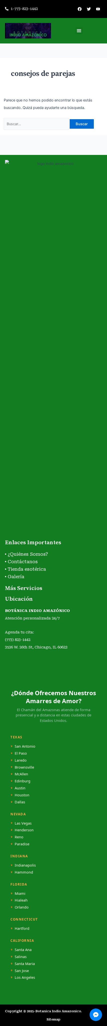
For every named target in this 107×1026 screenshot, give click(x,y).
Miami (20, 893)
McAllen (21, 774)
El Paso (21, 753)
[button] (79, 30)
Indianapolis (25, 865)
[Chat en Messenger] (96, 1015)
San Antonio (25, 746)
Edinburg (22, 781)
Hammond (24, 872)
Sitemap (53, 1019)
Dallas (20, 802)
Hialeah (21, 900)
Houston (22, 795)
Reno (19, 837)
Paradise (22, 844)
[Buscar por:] (37, 124)
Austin (20, 788)
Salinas (21, 956)
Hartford (22, 928)
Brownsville (24, 767)
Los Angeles (25, 977)
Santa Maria (25, 963)
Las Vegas (23, 823)
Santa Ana (23, 949)
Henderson (24, 830)
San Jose (22, 970)
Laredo (21, 760)
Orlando (22, 907)
